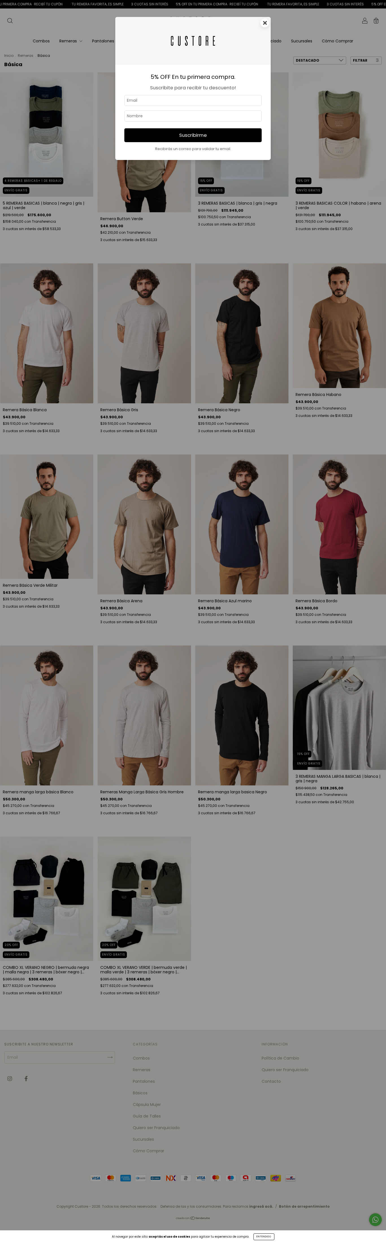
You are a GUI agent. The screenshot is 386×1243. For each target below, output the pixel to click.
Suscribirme (193, 135)
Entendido (264, 1236)
